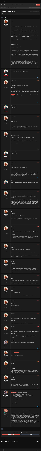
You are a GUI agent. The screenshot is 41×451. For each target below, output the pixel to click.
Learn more (1, 1)
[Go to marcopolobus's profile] (2, 13)
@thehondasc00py (16, 352)
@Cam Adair (13, 94)
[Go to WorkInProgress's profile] (6, 411)
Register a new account (11, 434)
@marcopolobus (14, 392)
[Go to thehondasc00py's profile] (6, 342)
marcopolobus (5, 13)
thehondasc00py (5, 345)
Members (6, 414)
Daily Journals (16, 13)
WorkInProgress (5, 413)
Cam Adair (5, 74)
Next (5, 17)
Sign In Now (30, 434)
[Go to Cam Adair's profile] (6, 71)
